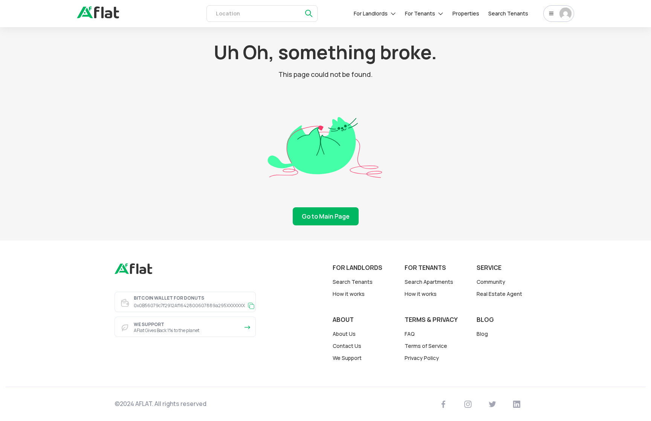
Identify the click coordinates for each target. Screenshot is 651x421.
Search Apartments (429, 281)
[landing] (133, 272)
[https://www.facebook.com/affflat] (443, 404)
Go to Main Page (326, 216)
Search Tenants (508, 13)
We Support (347, 357)
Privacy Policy (422, 357)
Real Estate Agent (499, 293)
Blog (482, 333)
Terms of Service (426, 345)
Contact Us (347, 345)
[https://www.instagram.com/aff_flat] (468, 404)
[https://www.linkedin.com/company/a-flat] (516, 404)
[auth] (98, 16)
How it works (349, 293)
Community (491, 281)
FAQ (410, 333)
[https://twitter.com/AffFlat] (492, 404)
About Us (344, 333)
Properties (465, 13)
